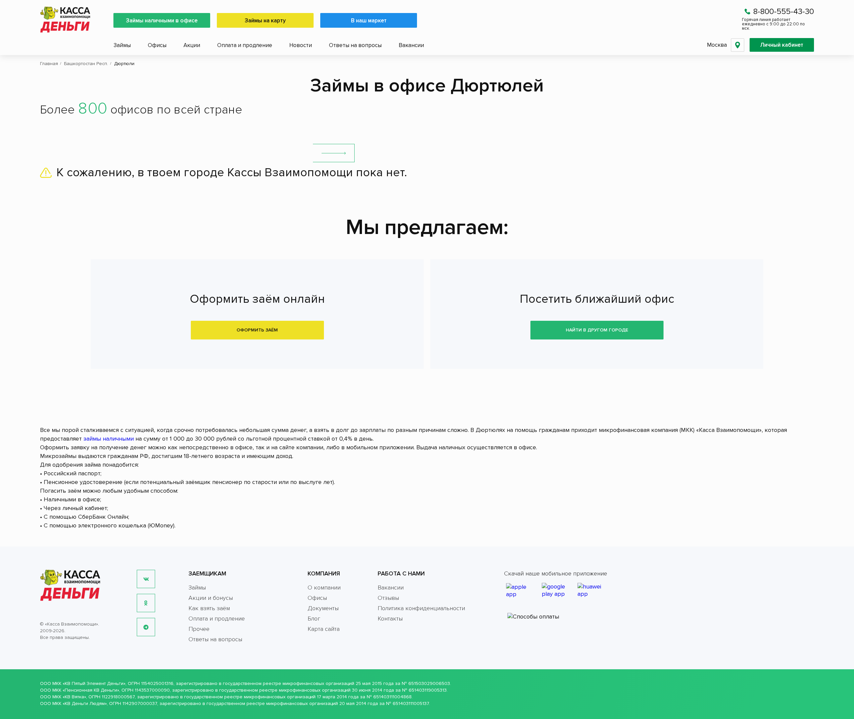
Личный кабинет (781, 44)
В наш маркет (369, 20)
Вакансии (411, 45)
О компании (324, 587)
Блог (314, 618)
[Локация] (737, 45)
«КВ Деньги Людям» (85, 703)
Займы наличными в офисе (161, 20)
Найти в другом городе (597, 330)
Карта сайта (324, 629)
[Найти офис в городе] (334, 153)
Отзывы (388, 598)
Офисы (157, 45)
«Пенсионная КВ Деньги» (91, 690)
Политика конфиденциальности (421, 608)
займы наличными (108, 438)
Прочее (198, 629)
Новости (300, 45)
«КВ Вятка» (74, 697)
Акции (191, 45)
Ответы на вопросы (355, 45)
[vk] (146, 579)
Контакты (390, 618)
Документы (323, 608)
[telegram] (146, 627)
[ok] (146, 603)
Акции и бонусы (210, 598)
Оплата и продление (244, 45)
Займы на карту (265, 20)
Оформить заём (257, 330)
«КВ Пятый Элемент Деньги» (94, 683)
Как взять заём (209, 608)
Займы (122, 45)
